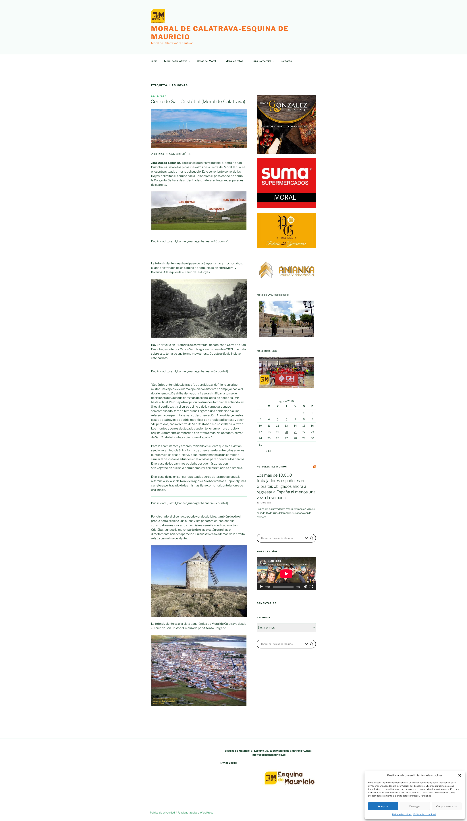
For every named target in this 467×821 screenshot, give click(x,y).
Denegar (414, 806)
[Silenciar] (305, 587)
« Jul (268, 450)
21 (295, 432)
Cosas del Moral (206, 60)
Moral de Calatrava (175, 60)
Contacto (286, 60)
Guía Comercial (261, 60)
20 (286, 432)
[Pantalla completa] (311, 587)
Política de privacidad (424, 814)
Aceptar (383, 806)
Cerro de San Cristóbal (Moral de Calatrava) (198, 101)
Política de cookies (402, 814)
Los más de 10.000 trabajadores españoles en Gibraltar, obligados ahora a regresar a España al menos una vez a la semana (286, 486)
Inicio (154, 60)
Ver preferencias (447, 806)
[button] (460, 775)
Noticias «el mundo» (272, 466)
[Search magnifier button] (311, 538)
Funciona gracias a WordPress (195, 812)
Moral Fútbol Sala (267, 350)
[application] (286, 573)
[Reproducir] (261, 587)
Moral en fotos (234, 60)
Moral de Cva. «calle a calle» (273, 294)
